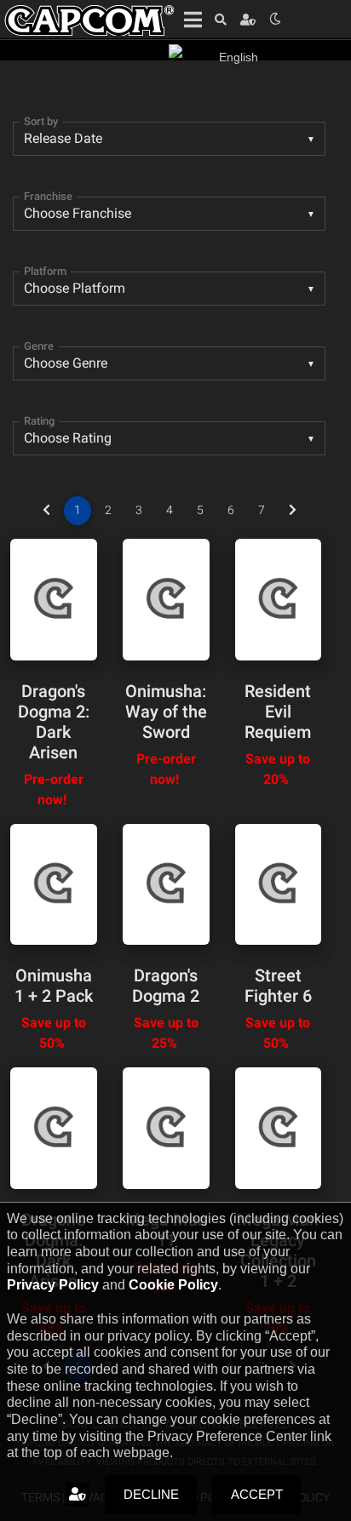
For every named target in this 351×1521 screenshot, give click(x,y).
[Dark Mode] (275, 19)
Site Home (89, 20)
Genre (39, 346)
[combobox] (169, 139)
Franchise (48, 196)
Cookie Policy (173, 1285)
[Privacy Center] (248, 19)
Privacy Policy (53, 1285)
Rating (39, 421)
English (238, 57)
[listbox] (169, 363)
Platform (45, 271)
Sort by (41, 121)
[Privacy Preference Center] (77, 1495)
